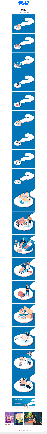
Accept (36, 432)
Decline (39, 432)
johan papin (23, 3)
